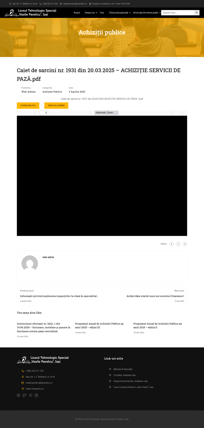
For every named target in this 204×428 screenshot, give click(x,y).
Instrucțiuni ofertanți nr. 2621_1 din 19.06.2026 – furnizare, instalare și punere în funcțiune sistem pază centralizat (43, 327)
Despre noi (90, 12)
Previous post (27, 290)
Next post (179, 290)
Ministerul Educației (123, 369)
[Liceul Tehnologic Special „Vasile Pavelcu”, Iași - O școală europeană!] (34, 12)
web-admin (28, 91)
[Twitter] (178, 244)
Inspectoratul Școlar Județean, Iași (131, 381)
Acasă (77, 12)
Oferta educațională (118, 12)
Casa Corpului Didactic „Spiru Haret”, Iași (133, 387)
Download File (28, 105)
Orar (102, 12)
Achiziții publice (52, 91)
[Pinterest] (185, 244)
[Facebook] (171, 244)
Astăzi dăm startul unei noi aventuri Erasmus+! (155, 296)
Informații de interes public (145, 12)
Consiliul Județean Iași (125, 375)
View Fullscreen (56, 105)
